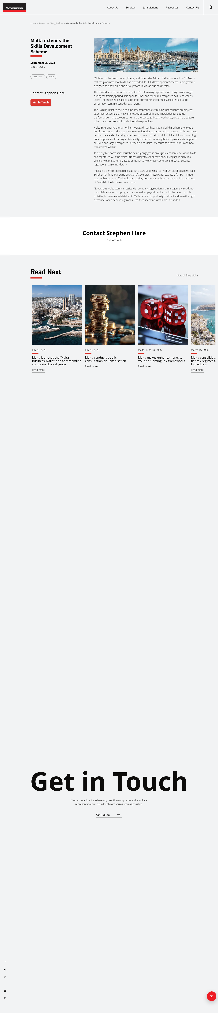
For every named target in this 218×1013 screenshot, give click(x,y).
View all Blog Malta (187, 275)
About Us (112, 7)
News (51, 76)
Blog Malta (56, 23)
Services (131, 7)
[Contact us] (211, 996)
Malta (141, 350)
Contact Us (192, 7)
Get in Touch (41, 102)
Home (33, 23)
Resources (172, 7)
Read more (38, 370)
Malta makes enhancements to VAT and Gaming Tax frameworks (161, 359)
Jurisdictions (150, 7)
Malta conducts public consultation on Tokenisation (105, 359)
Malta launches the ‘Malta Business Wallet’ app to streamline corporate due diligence (56, 361)
